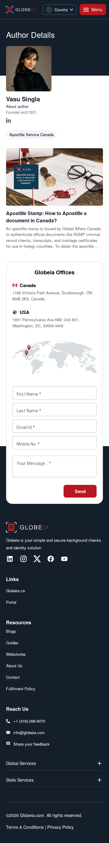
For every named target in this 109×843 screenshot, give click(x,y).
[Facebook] (50, 559)
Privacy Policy (60, 827)
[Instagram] (23, 559)
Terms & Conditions (25, 827)
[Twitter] (37, 559)
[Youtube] (64, 559)
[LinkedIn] (10, 559)
